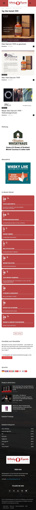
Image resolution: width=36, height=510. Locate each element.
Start (3, 8)
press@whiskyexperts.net (13, 479)
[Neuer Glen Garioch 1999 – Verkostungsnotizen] (18, 96)
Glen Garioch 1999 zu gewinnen (14, 44)
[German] (3, 371)
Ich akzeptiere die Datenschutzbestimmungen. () (17, 355)
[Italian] (14, 371)
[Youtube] (26, 491)
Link (30, 355)
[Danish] (11, 371)
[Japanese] (20, 371)
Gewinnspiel (5, 41)
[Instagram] (13, 491)
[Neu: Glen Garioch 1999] (18, 63)
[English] (6, 371)
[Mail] (22, 491)
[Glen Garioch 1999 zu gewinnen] (18, 28)
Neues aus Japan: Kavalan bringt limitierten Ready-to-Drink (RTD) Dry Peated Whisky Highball (22, 407)
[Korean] (23, 371)
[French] (8, 371)
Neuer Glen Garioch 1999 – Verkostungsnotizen (12, 112)
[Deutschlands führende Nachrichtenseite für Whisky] (18, 3)
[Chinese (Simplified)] (17, 371)
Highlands (4, 74)
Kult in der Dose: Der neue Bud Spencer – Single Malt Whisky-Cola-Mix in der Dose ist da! (23, 387)
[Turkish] (25, 371)
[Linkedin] (18, 491)
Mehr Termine (18, 333)
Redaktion (4, 46)
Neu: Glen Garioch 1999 (11, 78)
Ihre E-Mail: (5, 350)
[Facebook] (9, 491)
